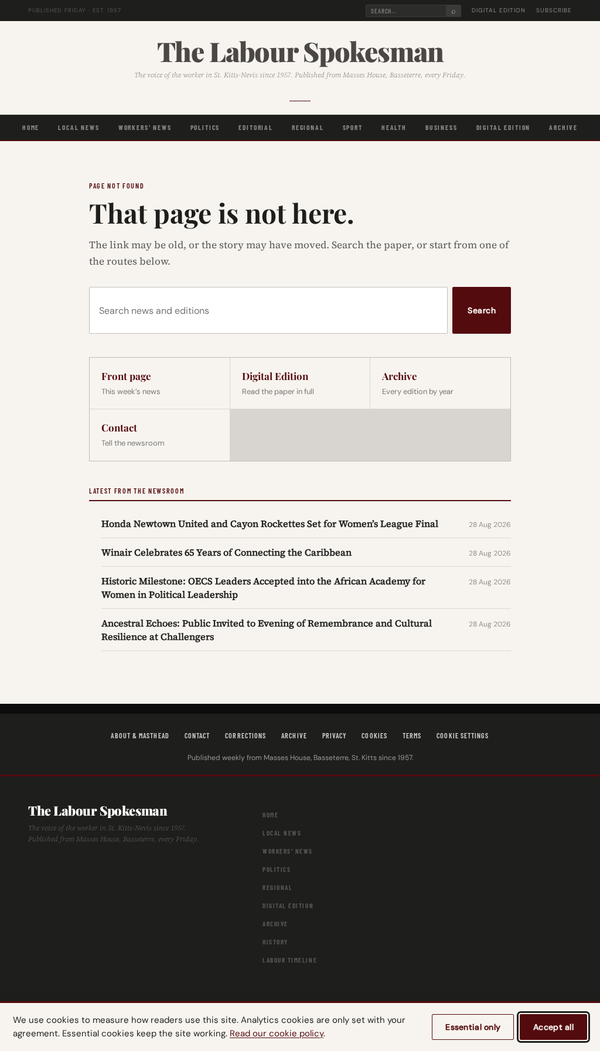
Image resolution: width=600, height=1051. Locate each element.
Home (30, 127)
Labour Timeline (289, 960)
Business (441, 127)
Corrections (245, 735)
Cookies (374, 735)
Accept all (553, 1027)
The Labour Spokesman (300, 50)
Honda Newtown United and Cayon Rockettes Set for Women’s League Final (269, 523)
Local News (78, 127)
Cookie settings (463, 735)
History (275, 942)
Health (394, 127)
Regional (308, 127)
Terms (412, 735)
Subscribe (554, 10)
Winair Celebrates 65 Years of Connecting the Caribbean (226, 552)
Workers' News (145, 127)
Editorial (255, 127)
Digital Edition (499, 10)
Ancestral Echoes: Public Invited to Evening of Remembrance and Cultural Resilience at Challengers (266, 629)
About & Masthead (140, 735)
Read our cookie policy (276, 1033)
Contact (197, 735)
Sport (353, 127)
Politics (205, 127)
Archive (563, 127)
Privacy (334, 735)
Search (482, 310)
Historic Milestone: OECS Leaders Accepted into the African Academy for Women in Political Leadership (263, 587)
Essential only (472, 1027)
